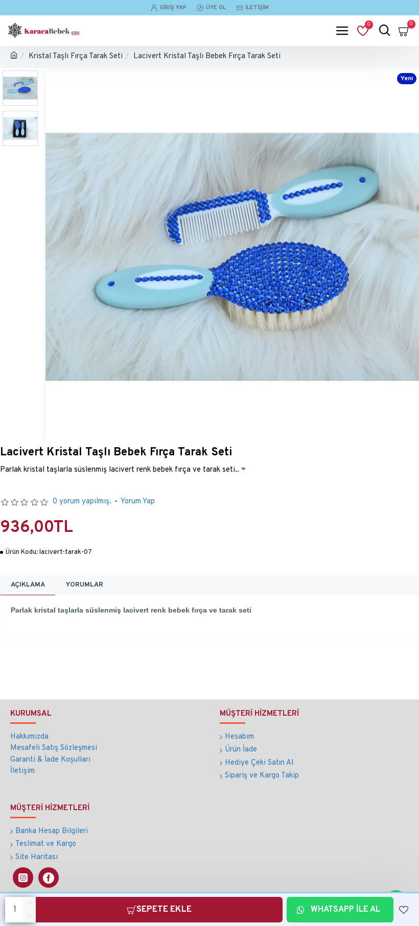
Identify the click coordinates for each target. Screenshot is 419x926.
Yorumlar (84, 585)
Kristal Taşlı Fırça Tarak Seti (76, 56)
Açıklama (28, 585)
